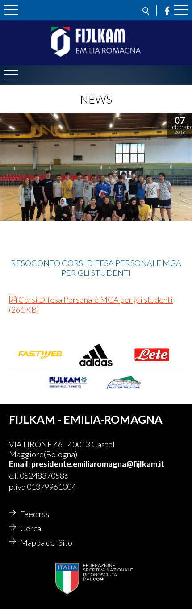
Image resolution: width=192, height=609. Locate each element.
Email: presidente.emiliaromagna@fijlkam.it (86, 464)
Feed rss (34, 514)
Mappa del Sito (46, 542)
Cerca (30, 528)
